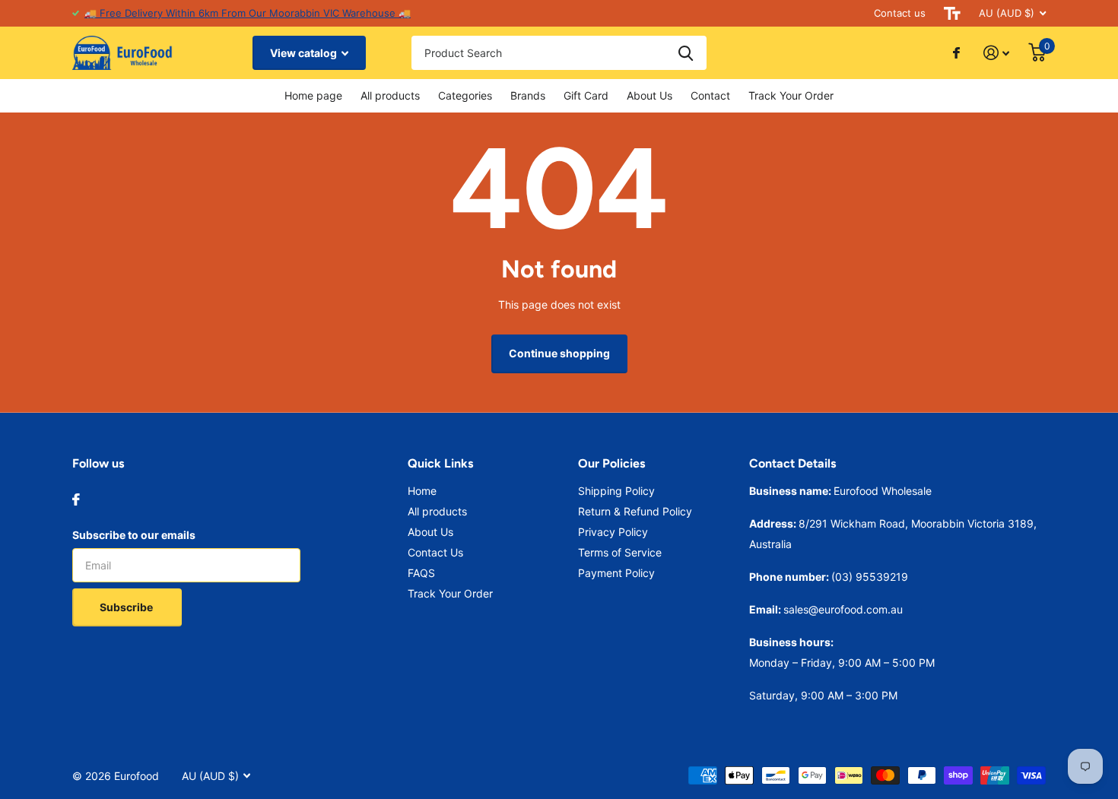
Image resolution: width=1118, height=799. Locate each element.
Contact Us (435, 552)
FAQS (421, 572)
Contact (710, 95)
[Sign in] (996, 53)
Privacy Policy (613, 531)
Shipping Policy (616, 490)
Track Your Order (791, 95)
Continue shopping (559, 353)
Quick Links (440, 463)
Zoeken (686, 53)
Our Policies (611, 463)
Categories (465, 95)
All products (390, 95)
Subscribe (127, 607)
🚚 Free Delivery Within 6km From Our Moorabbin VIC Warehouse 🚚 (247, 13)
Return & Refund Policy (635, 511)
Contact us (900, 13)
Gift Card (586, 95)
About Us (649, 95)
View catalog (304, 52)
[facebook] (76, 499)
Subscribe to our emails (133, 534)
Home (422, 490)
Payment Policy (616, 572)
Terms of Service (620, 552)
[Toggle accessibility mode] (952, 13)
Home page (313, 95)
